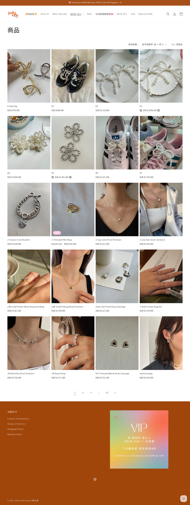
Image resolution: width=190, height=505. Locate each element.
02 (97, 106)
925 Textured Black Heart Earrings (112, 373)
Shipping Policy (15, 429)
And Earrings (146, 373)
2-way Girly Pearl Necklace (109, 240)
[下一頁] (115, 392)
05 (53, 173)
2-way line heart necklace (152, 240)
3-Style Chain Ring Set (151, 307)
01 (53, 106)
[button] (77, 14)
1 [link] (75, 393)
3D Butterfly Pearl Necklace (20, 373)
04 (8, 173)
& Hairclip (12, 106)
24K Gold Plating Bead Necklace (67, 307)
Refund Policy (14, 434)
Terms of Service (16, 424)
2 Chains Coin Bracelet (18, 240)
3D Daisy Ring (58, 373)
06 (97, 173)
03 (141, 106)
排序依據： (133, 44)
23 (107, 392)
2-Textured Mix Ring (62, 240)
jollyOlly (18, 500)
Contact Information (18, 418)
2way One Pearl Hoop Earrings (110, 307)
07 (141, 173)
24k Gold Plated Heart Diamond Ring (25, 307)
